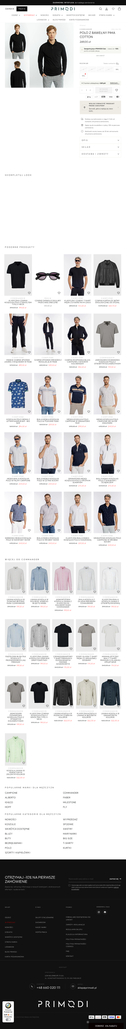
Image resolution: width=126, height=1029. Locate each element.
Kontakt (69, 956)
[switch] (8, 1019)
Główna (82, 25)
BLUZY (9, 833)
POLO (8, 847)
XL (109, 69)
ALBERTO (10, 797)
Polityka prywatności (76, 939)
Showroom (40, 922)
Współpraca (41, 932)
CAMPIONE (11, 792)
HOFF (8, 806)
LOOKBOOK (42, 20)
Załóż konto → (114, 83)
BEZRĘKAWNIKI (13, 843)
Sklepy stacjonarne (44, 917)
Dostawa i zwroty (95, 154)
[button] (106, 1026)
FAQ (67, 951)
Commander (86, 29)
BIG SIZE (91, 15)
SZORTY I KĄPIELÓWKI (17, 852)
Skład (86, 147)
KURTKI (67, 847)
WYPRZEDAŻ (70, 819)
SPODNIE (68, 824)
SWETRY (68, 828)
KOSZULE (10, 824)
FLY (65, 806)
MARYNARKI (70, 833)
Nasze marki (40, 927)
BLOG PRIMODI (59, 20)
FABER (66, 797)
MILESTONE (69, 802)
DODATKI (57, 15)
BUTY (8, 838)
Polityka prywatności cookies (76, 945)
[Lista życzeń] (29, 293)
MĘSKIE (21, 9)
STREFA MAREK (106, 15)
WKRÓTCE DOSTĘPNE (75, 15)
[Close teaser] (88, 1022)
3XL (83, 76)
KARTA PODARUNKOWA (79, 20)
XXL (117, 69)
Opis (85, 140)
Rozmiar (100, 63)
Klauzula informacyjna (77, 934)
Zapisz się (114, 879)
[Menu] (12, 1002)
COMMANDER (71, 792)
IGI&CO (9, 802)
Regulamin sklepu (74, 929)
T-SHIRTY (68, 843)
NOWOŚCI (45, 15)
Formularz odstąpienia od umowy (78, 918)
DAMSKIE (9, 9)
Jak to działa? (100, 55)
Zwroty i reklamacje (75, 925)
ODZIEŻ (15, 15)
